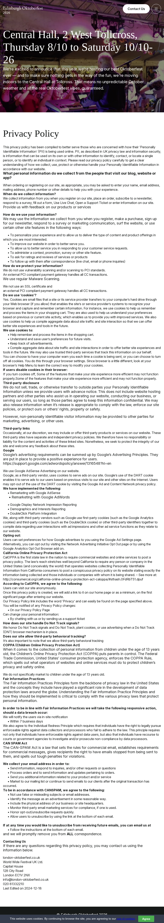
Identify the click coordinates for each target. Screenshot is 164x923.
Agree (146, 918)
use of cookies (126, 918)
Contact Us (136, 9)
